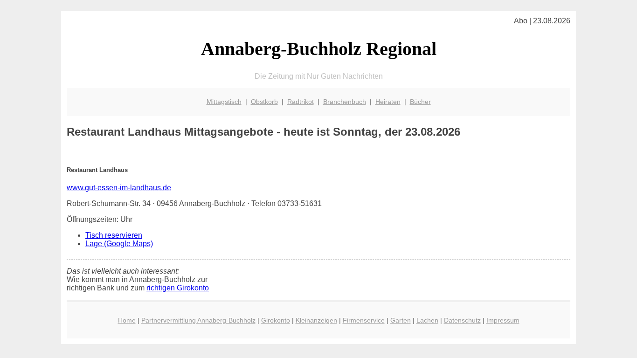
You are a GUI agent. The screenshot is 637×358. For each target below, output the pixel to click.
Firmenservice (364, 320)
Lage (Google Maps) (119, 244)
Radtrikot (300, 101)
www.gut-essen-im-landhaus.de (119, 188)
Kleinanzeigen (316, 320)
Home (127, 320)
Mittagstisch (224, 101)
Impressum (502, 320)
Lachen (427, 320)
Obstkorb (264, 101)
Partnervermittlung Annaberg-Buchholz (198, 320)
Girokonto (275, 320)
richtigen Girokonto (177, 288)
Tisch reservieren (113, 235)
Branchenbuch (344, 101)
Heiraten (388, 101)
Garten (400, 320)
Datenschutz (462, 320)
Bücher (420, 101)
